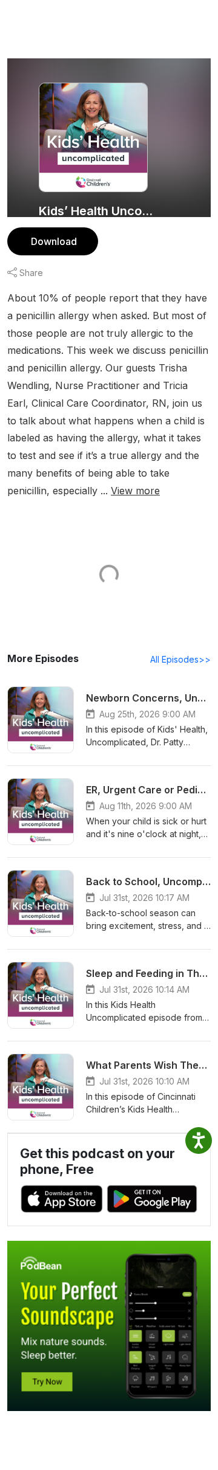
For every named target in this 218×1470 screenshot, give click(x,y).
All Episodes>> (180, 659)
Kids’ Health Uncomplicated (98, 211)
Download (54, 241)
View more (135, 491)
